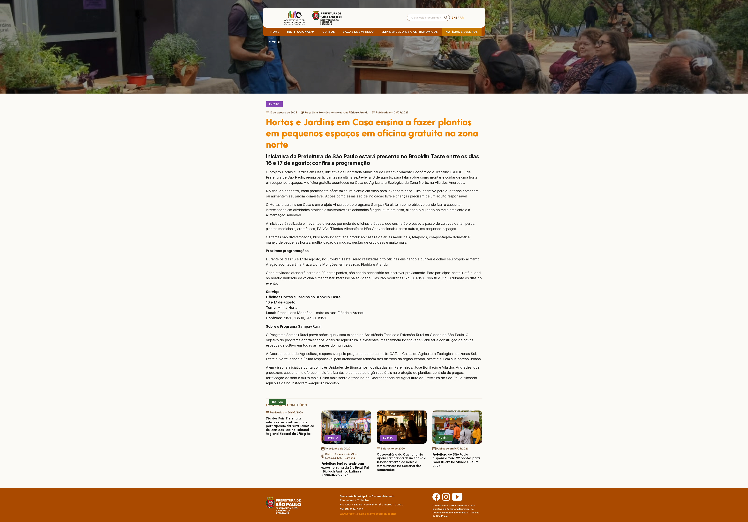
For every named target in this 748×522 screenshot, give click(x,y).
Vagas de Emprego (358, 32)
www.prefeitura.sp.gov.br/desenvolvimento (368, 513)
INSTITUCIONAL (299, 32)
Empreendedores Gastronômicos (409, 32)
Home (274, 32)
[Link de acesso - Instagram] (446, 496)
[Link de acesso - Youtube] (457, 496)
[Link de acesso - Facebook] (436, 496)
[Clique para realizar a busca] (446, 17)
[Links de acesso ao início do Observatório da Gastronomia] (313, 17)
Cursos (328, 32)
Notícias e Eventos (461, 32)
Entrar (458, 17)
